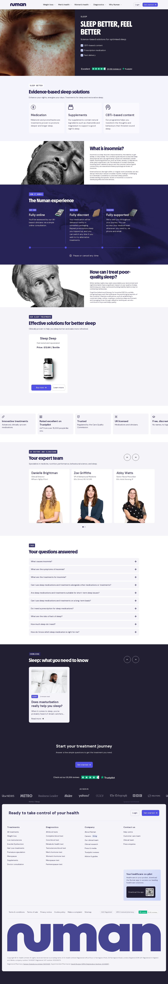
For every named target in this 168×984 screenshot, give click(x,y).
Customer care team (131, 836)
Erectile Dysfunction (15, 844)
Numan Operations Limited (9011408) (36, 964)
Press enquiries (129, 844)
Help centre (128, 832)
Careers (91, 836)
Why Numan (114, 4)
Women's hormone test (55, 856)
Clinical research (91, 844)
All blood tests (52, 832)
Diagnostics (98, 4)
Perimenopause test (54, 864)
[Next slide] (135, 457)
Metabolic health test (54, 844)
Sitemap (88, 912)
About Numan (90, 832)
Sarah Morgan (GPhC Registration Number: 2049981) (90, 964)
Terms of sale (32, 912)
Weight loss (48, 4)
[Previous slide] (127, 457)
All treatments (13, 832)
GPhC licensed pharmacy (125, 912)
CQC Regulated (106, 912)
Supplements (12, 860)
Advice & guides (91, 856)
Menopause (12, 856)
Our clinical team (91, 840)
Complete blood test (54, 836)
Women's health (81, 4)
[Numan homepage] (18, 4)
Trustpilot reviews (92, 852)
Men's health (63, 4)
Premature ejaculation (16, 852)
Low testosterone (14, 840)
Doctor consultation (15, 864)
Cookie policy (59, 912)
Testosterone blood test (56, 848)
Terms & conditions (17, 912)
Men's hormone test (54, 852)
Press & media (90, 848)
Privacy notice (46, 912)
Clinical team (128, 840)
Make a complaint (75, 912)
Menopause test (52, 860)
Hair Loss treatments (15, 848)
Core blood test (52, 840)
